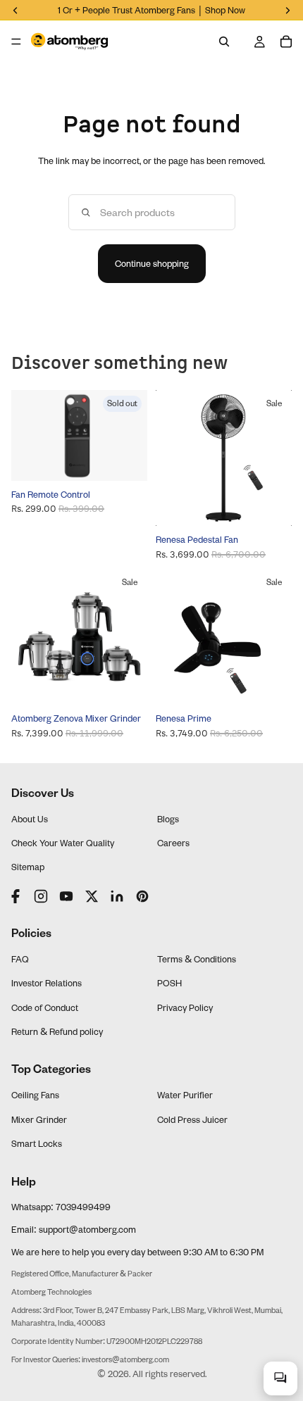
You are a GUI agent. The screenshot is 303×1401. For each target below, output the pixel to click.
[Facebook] (17, 896)
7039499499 (83, 1206)
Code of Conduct (44, 1007)
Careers (173, 842)
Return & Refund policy (57, 1031)
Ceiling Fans (35, 1094)
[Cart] (286, 41)
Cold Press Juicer (192, 1119)
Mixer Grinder (39, 1119)
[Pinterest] (142, 896)
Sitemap (27, 866)
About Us (29, 818)
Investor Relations (46, 982)
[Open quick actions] (280, 1378)
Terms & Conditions (196, 959)
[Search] (224, 41)
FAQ (20, 959)
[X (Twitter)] (92, 896)
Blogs (168, 818)
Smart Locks (36, 1143)
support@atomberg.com (87, 1229)
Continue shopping (152, 263)
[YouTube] (66, 896)
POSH (169, 982)
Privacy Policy (185, 1007)
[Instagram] (41, 896)
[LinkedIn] (117, 896)
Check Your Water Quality (62, 842)
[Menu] (16, 41)
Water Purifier (185, 1094)
